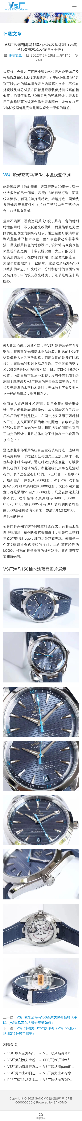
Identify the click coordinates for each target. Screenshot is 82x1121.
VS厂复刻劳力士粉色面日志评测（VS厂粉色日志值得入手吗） (23, 1060)
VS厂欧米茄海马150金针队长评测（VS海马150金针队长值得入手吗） (58, 1053)
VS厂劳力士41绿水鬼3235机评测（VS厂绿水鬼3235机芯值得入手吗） (58, 1073)
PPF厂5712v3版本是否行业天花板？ (23, 1080)
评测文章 (15, 55)
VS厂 (8, 174)
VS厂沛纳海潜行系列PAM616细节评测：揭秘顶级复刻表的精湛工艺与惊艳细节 (23, 1066)
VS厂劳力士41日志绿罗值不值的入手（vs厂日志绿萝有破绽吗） (23, 1073)
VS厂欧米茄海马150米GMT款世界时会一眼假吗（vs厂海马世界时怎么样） (23, 1053)
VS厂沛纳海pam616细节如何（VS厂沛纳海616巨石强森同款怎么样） (58, 1066)
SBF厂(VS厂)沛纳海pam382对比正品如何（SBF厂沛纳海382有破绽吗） (58, 1060)
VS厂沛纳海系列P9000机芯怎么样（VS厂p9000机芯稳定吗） (58, 1080)
